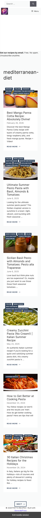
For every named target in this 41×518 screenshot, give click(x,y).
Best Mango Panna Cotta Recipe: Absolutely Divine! (19, 116)
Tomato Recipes (12, 165)
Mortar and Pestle (27, 161)
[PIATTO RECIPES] (4, 11)
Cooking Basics (12, 376)
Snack (8, 93)
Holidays (28, 435)
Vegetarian (24, 165)
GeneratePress (20, 510)
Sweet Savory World (21, 93)
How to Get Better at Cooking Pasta (20, 397)
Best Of (9, 435)
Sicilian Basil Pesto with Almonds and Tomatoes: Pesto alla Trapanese (20, 262)
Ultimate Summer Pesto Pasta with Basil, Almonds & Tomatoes (18, 189)
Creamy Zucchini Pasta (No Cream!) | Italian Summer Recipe (20, 335)
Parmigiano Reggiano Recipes (17, 308)
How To (23, 376)
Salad (16, 163)
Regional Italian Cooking (23, 91)
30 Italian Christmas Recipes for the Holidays (20, 461)
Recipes (9, 91)
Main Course (18, 158)
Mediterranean (11, 161)
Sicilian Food (26, 163)
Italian (17, 89)
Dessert (9, 89)
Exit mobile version (20, 515)
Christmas (18, 435)
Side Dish (17, 311)
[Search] (33, 4)
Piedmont (26, 89)
